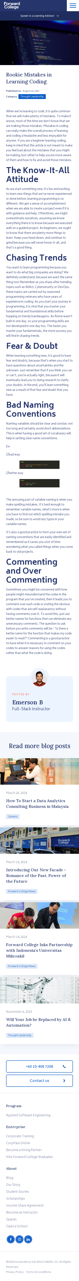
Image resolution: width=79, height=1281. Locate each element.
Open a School (17, 1226)
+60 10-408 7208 (39, 1067)
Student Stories (17, 1192)
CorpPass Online (18, 1143)
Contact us (39, 1081)
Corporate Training (20, 1136)
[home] (10, 4)
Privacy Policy (15, 1272)
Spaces (11, 1219)
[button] (73, 5)
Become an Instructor (22, 1212)
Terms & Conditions (38, 1272)
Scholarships (15, 1198)
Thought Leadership (32, 97)
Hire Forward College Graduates (29, 1157)
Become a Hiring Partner (24, 1150)
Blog (9, 1178)
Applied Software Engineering (28, 1115)
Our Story (13, 1185)
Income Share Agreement (25, 1205)
